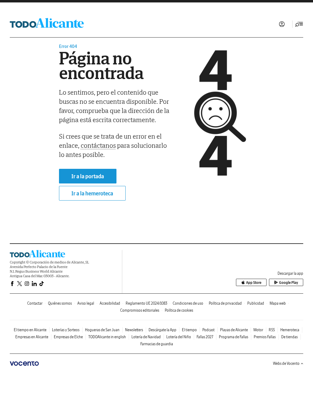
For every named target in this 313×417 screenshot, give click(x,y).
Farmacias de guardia (156, 344)
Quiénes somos (60, 303)
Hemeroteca (289, 330)
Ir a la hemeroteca (92, 193)
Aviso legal (85, 303)
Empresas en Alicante (31, 337)
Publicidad (255, 303)
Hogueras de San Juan (102, 330)
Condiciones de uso (188, 303)
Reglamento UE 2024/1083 (146, 303)
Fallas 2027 (205, 337)
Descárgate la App (162, 330)
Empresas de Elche (68, 337)
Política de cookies (179, 310)
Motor (258, 330)
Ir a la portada (88, 176)
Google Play (288, 282)
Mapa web (278, 303)
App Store (253, 282)
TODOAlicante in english (107, 337)
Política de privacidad (225, 303)
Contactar (34, 303)
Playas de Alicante (234, 330)
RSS (272, 330)
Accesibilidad (110, 303)
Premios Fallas (265, 337)
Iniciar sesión (281, 24)
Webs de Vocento (286, 363)
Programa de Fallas (233, 337)
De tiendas (289, 337)
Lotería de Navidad (146, 337)
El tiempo (189, 330)
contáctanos (98, 145)
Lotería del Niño (178, 337)
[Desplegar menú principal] (299, 24)
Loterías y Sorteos (65, 330)
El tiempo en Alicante (30, 330)
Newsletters (134, 330)
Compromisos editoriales (139, 310)
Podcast (208, 330)
